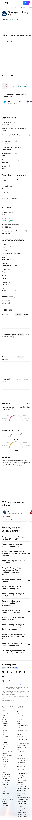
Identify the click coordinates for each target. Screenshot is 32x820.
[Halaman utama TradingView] (6, 3)
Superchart (5, 710)
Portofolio (4, 753)
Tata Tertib (5, 782)
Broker (19, 723)
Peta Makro (5, 759)
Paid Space (5, 805)
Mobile (4, 767)
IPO (3, 748)
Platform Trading (21, 803)
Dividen (4, 746)
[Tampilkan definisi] (14, 122)
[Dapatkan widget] (28, 403)
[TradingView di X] (3, 672)
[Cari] (19, 3)
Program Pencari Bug (23, 788)
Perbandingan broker (23, 725)
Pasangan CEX (6, 723)
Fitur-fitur (19, 710)
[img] (19, 20)
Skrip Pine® (5, 761)
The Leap (19, 727)
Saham (4, 715)
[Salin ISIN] (15, 291)
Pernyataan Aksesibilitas (20, 783)
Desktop (4, 769)
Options (4, 757)
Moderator (5, 784)
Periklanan (20, 810)
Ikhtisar (19, 721)
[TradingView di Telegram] (24, 672)
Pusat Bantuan (21, 751)
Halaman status (21, 790)
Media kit (19, 755)
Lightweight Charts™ (23, 799)
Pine (3, 727)
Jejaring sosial (6, 774)
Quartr (3, 698)
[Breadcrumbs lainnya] (8, 8)
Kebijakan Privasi (21, 778)
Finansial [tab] (12, 35)
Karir (18, 753)
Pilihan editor (5, 793)
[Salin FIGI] (14, 297)
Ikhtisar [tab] (4, 35)
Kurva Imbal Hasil (7, 755)
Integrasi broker (21, 812)
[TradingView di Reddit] (3, 676)
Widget (19, 795)
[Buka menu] (2, 3)
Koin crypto (5, 721)
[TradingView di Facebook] (7, 672)
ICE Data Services (24, 685)
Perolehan (5, 744)
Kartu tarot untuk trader (22, 763)
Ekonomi (4, 742)
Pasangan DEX (6, 725)
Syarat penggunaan (22, 773)
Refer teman (5, 778)
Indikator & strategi (7, 799)
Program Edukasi (22, 816)
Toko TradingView (22, 760)
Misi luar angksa (21, 747)
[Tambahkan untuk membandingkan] (20, 102)
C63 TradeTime (21, 766)
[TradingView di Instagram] (16, 672)
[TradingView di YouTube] (11, 672)
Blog (18, 749)
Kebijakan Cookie (22, 780)
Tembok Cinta (6, 776)
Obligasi (4, 719)
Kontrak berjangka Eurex (22, 737)
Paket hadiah (20, 716)
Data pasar (20, 714)
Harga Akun (20, 712)
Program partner (21, 814)
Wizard (4, 801)
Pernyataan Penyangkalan (21, 776)
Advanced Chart (21, 801)
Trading (4, 790)
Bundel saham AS (22, 740)
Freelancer (5, 803)
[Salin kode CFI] (9, 303)
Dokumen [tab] (20, 35)
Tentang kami (21, 745)
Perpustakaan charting (23, 797)
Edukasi (4, 791)
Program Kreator (6, 780)
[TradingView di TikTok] (28, 672)
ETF (3, 717)
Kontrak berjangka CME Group (22, 733)
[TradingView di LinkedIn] (20, 672)
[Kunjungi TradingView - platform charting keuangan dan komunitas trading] (9, 75)
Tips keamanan (21, 786)
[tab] (18, 314)
